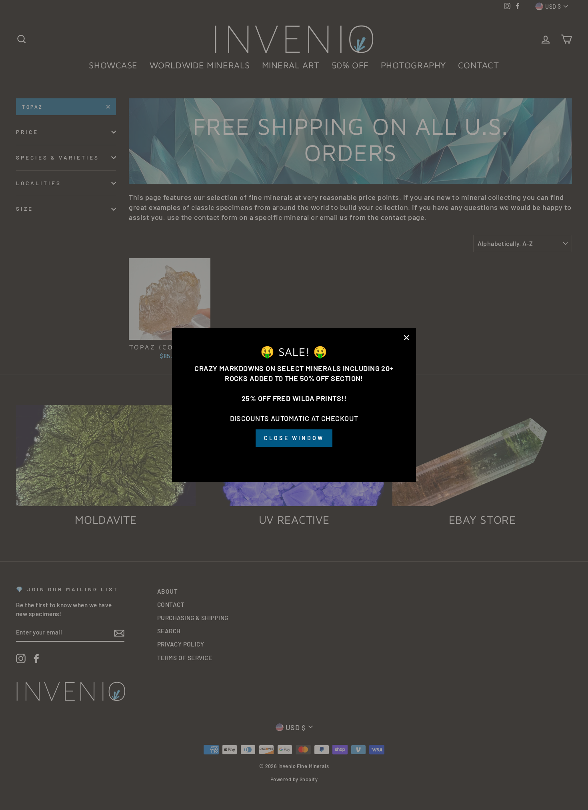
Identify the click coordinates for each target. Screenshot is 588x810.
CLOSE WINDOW (294, 438)
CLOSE (294, 458)
